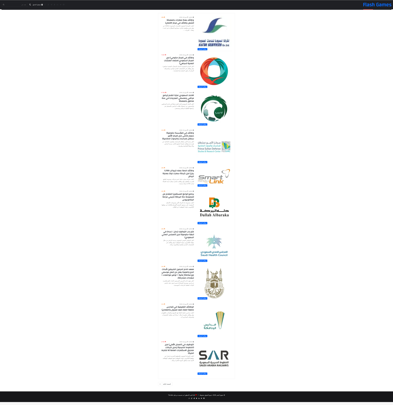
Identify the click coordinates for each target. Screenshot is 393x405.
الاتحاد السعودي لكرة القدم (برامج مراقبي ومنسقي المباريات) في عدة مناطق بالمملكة (178, 98)
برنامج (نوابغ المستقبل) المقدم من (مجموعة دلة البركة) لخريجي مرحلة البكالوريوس (178, 197)
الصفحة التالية (167, 384)
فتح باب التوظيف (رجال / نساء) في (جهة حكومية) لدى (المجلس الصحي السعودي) (178, 234)
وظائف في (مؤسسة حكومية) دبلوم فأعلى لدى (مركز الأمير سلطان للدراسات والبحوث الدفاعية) (178, 136)
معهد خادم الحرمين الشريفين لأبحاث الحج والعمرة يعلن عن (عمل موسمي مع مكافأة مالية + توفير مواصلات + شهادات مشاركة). (177, 273)
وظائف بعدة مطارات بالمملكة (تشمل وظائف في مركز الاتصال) (179, 21)
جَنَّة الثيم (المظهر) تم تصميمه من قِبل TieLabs (181, 395)
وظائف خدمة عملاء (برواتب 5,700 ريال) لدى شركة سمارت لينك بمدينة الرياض (178, 173)
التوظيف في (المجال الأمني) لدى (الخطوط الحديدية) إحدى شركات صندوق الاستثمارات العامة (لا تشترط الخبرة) (177, 349)
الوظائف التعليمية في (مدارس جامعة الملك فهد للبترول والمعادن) (178, 308)
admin (190, 17)
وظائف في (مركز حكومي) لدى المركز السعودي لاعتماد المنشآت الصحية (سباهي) (179, 60)
